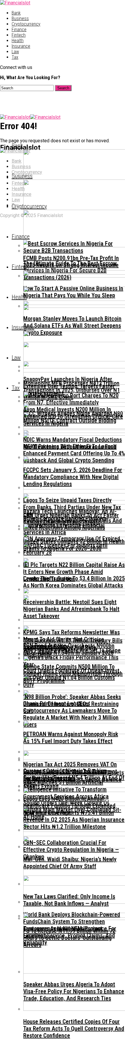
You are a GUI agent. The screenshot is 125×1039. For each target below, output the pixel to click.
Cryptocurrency (26, 24)
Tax (15, 57)
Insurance (21, 46)
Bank (16, 13)
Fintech (19, 35)
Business (20, 18)
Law (15, 51)
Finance (19, 29)
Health (18, 40)
